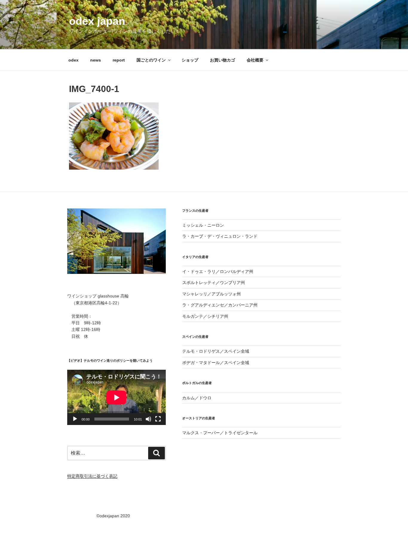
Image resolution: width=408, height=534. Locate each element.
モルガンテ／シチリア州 (205, 316)
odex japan (97, 21)
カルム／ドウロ (196, 397)
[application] (116, 397)
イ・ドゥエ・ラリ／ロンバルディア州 (217, 271)
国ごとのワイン (151, 60)
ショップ (190, 60)
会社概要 (255, 60)
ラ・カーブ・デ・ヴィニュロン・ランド (219, 236)
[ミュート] (148, 419)
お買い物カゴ (222, 60)
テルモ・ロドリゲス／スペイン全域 (215, 351)
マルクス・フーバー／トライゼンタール (219, 432)
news (95, 60)
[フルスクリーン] (158, 419)
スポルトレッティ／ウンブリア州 (213, 282)
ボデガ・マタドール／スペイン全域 (215, 362)
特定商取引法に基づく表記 (92, 476)
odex (73, 60)
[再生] (75, 419)
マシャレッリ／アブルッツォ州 (211, 293)
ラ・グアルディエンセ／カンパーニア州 (219, 305)
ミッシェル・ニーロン (203, 225)
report (119, 60)
